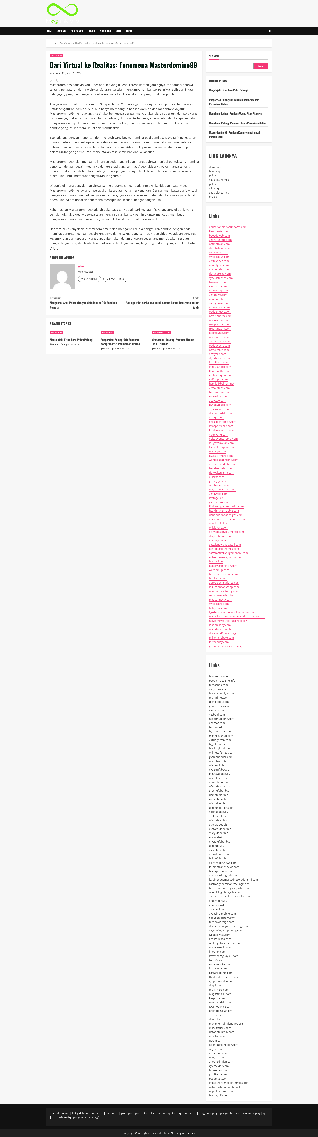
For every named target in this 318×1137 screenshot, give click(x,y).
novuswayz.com (219, 350)
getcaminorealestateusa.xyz (226, 646)
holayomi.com (218, 608)
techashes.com (218, 685)
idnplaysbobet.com (221, 540)
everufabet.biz (218, 850)
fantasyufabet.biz (220, 774)
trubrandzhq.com (220, 328)
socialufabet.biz (219, 812)
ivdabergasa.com (219, 935)
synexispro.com (219, 604)
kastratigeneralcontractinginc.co (229, 884)
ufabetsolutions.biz (221, 807)
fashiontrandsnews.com (224, 867)
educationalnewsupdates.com (228, 227)
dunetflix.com (217, 1019)
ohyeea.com (216, 1049)
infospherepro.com (221, 426)
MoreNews (171, 1133)
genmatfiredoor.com (222, 502)
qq (179, 1113)
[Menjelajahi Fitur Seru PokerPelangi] (73, 332)
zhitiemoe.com (218, 1053)
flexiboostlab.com (220, 371)
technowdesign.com (221, 922)
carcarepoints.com (221, 973)
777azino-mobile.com (222, 913)
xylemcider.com (219, 1066)
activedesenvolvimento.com (226, 532)
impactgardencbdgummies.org (228, 1083)
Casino (61, 31)
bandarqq (215, 171)
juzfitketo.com (218, 1074)
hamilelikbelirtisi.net (221, 383)
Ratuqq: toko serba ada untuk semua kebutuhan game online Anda (162, 303)
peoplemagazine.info (222, 680)
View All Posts (115, 279)
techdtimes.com (219, 697)
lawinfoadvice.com (220, 1006)
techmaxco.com (219, 392)
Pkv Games (77, 31)
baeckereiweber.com (222, 676)
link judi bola (80, 1113)
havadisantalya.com (221, 693)
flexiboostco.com (219, 231)
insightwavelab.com (221, 443)
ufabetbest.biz (218, 820)
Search (214, 56)
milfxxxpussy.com (220, 1028)
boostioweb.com (219, 235)
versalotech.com (219, 388)
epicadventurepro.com (223, 438)
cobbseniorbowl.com (222, 917)
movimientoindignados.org (226, 1023)
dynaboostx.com (219, 358)
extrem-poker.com (220, 964)
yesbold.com (217, 714)
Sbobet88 (105, 31)
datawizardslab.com (221, 413)
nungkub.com (217, 1057)
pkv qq (213, 196)
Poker (91, 31)
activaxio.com (217, 400)
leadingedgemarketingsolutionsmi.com (233, 879)
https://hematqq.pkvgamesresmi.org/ (75, 1117)
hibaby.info (216, 561)
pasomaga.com (218, 1078)
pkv (52, 1113)
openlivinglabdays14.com (225, 892)
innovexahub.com (220, 269)
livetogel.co (216, 498)
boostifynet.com (219, 333)
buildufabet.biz (218, 858)
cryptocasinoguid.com (223, 875)
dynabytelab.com (220, 248)
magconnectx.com (220, 599)
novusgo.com (217, 451)
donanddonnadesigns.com (226, 515)
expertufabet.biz (219, 769)
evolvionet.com (218, 252)
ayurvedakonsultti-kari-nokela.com (230, 896)
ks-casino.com (218, 968)
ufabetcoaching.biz (221, 629)
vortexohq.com (218, 434)
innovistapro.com (220, 367)
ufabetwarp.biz (218, 761)
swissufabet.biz (218, 782)
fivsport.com (217, 998)
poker (212, 175)
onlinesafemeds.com (222, 752)
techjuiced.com (218, 727)
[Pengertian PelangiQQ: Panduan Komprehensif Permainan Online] (124, 332)
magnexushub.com (221, 736)
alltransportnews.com (223, 863)
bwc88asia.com (218, 960)
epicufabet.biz (218, 837)
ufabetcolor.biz (218, 795)
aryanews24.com (219, 905)
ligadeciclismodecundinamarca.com (231, 612)
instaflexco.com (219, 362)
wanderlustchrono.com (223, 460)
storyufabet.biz (218, 833)
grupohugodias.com (221, 981)
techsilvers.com (219, 989)
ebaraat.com (217, 723)
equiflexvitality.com (221, 523)
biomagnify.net (218, 1095)
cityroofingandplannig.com (226, 930)
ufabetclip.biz (217, 765)
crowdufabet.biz (219, 854)
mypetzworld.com (220, 947)
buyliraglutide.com (220, 748)
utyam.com (216, 1040)
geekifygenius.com (220, 481)
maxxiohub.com (219, 299)
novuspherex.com (220, 316)
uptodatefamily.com (221, 1032)
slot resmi (63, 1113)
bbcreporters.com (220, 871)
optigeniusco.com (220, 311)
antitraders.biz (218, 901)
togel (129, 31)
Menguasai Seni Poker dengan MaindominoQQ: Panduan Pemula (83, 303)
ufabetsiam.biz (218, 778)
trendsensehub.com (221, 468)
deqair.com (216, 985)
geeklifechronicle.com (222, 422)
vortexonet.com (219, 261)
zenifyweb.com (218, 494)
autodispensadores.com (224, 582)
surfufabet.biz (217, 816)
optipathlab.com (219, 244)
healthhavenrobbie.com (224, 510)
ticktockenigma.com (221, 472)
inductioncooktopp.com (224, 587)
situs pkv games (219, 180)
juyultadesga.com (220, 939)
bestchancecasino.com (223, 574)
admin (56, 73)
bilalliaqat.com (218, 578)
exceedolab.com (219, 396)
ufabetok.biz (216, 846)
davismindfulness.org (222, 633)
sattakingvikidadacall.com (225, 544)
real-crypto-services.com (224, 943)
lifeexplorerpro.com (221, 447)
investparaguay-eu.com (223, 956)
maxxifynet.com (219, 265)
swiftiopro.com (218, 379)
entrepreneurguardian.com (226, 557)
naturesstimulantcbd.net (224, 1087)
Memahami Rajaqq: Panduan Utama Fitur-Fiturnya (173, 341)
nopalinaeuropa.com (222, 1091)
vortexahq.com (218, 290)
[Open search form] (270, 31)
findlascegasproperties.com (226, 506)
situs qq (214, 188)
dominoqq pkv (166, 1113)
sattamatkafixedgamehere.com (228, 553)
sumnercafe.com (219, 1015)
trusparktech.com (220, 324)
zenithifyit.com (218, 295)
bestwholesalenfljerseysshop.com (230, 888)
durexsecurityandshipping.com (228, 926)
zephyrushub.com (220, 239)
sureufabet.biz (218, 824)
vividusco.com (218, 286)
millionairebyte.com (221, 637)
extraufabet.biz (218, 799)
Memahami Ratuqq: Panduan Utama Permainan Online (237, 123)
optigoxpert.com (219, 345)
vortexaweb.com (219, 307)
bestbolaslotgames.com (224, 549)
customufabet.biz (220, 829)
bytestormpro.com (221, 456)
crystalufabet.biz (219, 841)
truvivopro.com (218, 282)
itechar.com (216, 710)
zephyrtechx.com (220, 341)
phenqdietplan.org (220, 1011)
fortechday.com (219, 642)
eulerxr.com (216, 477)
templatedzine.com (221, 1002)
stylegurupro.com (220, 409)
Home (49, 31)
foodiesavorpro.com (222, 430)
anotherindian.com (221, 1061)
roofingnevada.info (221, 595)
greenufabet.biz (219, 790)
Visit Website (89, 279)
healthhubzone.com (221, 719)
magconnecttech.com (222, 489)
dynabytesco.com (220, 405)
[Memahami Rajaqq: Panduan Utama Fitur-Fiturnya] (175, 332)
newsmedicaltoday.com (223, 591)
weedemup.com (219, 570)
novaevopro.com (219, 320)
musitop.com (217, 1036)
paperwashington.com (223, 566)
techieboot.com (219, 702)
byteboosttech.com (221, 731)
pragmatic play (208, 1113)
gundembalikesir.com (222, 706)
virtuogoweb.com (220, 740)
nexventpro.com (219, 337)
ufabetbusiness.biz (221, 786)
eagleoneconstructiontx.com (227, 519)
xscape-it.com (217, 909)
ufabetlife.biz (217, 803)
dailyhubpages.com (221, 536)
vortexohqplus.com (221, 375)
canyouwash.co (218, 689)
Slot (118, 31)
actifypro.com (217, 354)
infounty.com (217, 951)
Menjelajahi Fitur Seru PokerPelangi (71, 339)
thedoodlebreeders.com (224, 977)
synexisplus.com (219, 257)
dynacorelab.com (220, 273)
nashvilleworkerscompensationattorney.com (237, 616)
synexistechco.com (221, 278)
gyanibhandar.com (221, 757)
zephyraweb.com (219, 303)
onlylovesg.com (218, 527)
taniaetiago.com (219, 1070)
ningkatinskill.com (220, 994)
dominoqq (215, 167)
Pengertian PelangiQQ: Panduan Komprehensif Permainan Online (120, 341)
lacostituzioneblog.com (223, 1045)
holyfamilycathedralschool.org (228, 621)
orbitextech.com (219, 485)
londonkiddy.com (220, 625)
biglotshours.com (220, 744)
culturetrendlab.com (222, 464)
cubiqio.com (216, 417)
